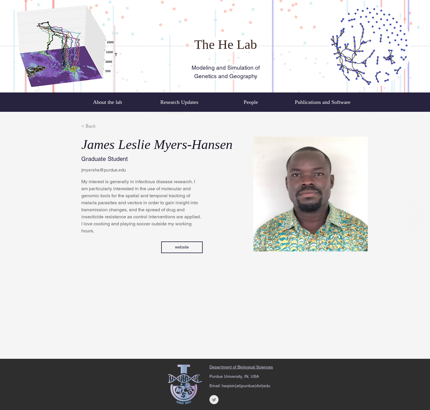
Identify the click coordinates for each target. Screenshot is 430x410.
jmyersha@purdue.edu (103, 169)
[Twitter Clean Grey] (214, 399)
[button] (182, 247)
